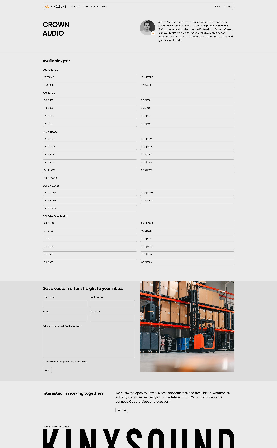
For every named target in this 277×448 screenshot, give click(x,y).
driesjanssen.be (61, 426)
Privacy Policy (80, 361)
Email (46, 311)
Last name (96, 296)
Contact (122, 410)
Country (95, 311)
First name (49, 296)
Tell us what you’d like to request (62, 326)
